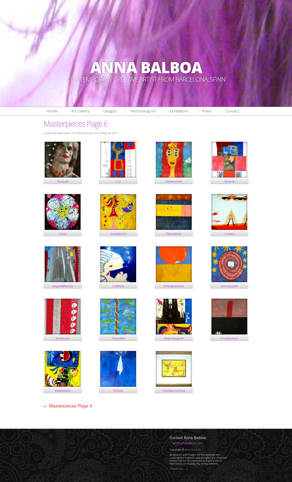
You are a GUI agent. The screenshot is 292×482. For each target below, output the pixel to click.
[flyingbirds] (174, 229)
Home (52, 111)
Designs (110, 111)
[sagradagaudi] (174, 333)
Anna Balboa (192, 449)
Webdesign (176, 468)
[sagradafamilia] (63, 281)
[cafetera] (118, 281)
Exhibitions (179, 111)
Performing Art (143, 111)
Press (207, 111)
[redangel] (63, 333)
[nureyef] (63, 176)
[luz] (118, 176)
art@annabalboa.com (187, 443)
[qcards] (229, 176)
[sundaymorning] (174, 386)
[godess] (229, 229)
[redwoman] (174, 176)
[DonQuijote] (229, 281)
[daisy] (63, 229)
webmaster (64, 133)
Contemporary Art (85, 133)
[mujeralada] (63, 386)
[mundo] (118, 386)
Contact (232, 111)
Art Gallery (80, 111)
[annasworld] (118, 229)
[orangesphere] (174, 281)
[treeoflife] (118, 333)
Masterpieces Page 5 (67, 405)
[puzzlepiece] (229, 333)
